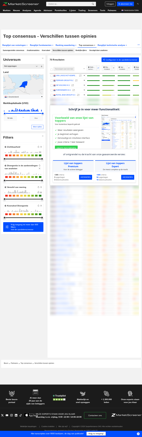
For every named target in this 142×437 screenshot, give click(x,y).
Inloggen (110, 4)
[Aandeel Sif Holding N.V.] (72, 85)
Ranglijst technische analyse (112, 45)
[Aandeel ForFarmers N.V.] (73, 90)
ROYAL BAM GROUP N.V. (66, 95)
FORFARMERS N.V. (63, 90)
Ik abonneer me (125, 4)
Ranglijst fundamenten (41, 45)
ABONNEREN (85, 177)
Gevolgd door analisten (98, 50)
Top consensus (86, 45)
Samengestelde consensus (13, 50)
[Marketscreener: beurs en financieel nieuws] (20, 4)
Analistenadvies (33, 50)
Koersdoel (46, 50)
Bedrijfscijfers (81, 50)
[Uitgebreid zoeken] (93, 4)
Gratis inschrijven (66, 148)
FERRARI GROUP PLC (65, 80)
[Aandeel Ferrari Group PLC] (75, 80)
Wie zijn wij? (63, 426)
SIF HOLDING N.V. (63, 85)
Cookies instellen (47, 426)
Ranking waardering (65, 45)
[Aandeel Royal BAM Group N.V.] (77, 95)
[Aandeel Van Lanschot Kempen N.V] (79, 75)
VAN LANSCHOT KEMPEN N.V (67, 76)
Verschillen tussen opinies (63, 50)
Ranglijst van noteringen (14, 45)
